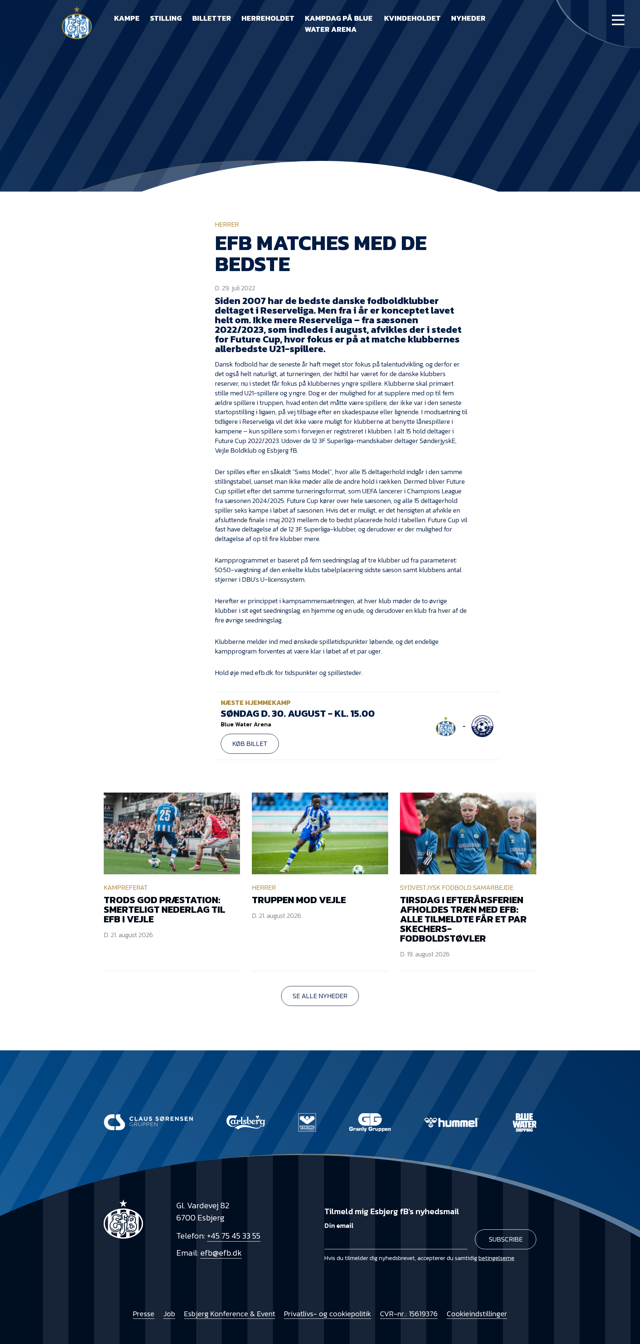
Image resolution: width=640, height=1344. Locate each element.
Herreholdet (267, 18)
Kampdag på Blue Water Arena (339, 24)
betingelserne (496, 1257)
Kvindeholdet (412, 18)
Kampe (127, 18)
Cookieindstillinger (477, 1313)
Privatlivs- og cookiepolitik (327, 1313)
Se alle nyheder (320, 996)
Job (169, 1313)
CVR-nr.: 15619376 (409, 1313)
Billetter (211, 18)
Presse (143, 1313)
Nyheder (468, 18)
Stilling (166, 18)
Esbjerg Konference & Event (229, 1313)
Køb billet (249, 744)
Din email (339, 1225)
